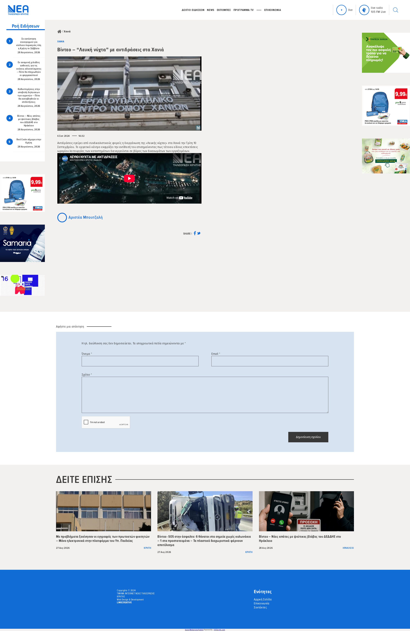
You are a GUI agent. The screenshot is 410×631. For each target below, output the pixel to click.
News (210, 10)
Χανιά (67, 31)
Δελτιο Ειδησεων (193, 10)
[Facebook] (195, 234)
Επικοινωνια (272, 10)
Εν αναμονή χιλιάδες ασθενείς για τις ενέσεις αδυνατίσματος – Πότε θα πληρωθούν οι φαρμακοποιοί (28, 69)
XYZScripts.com (219, 630)
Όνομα (87, 354)
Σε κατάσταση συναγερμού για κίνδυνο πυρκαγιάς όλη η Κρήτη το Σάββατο (28, 43)
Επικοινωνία (261, 603)
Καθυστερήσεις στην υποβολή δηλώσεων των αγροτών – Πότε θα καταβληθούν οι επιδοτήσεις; (29, 96)
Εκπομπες (224, 10)
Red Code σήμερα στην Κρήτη (28, 141)
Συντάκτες (260, 607)
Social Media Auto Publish (194, 630)
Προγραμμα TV (244, 10)
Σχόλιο (87, 375)
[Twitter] (199, 234)
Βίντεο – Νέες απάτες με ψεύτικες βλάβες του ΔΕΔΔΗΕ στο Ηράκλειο (29, 120)
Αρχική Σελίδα (263, 599)
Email (215, 354)
